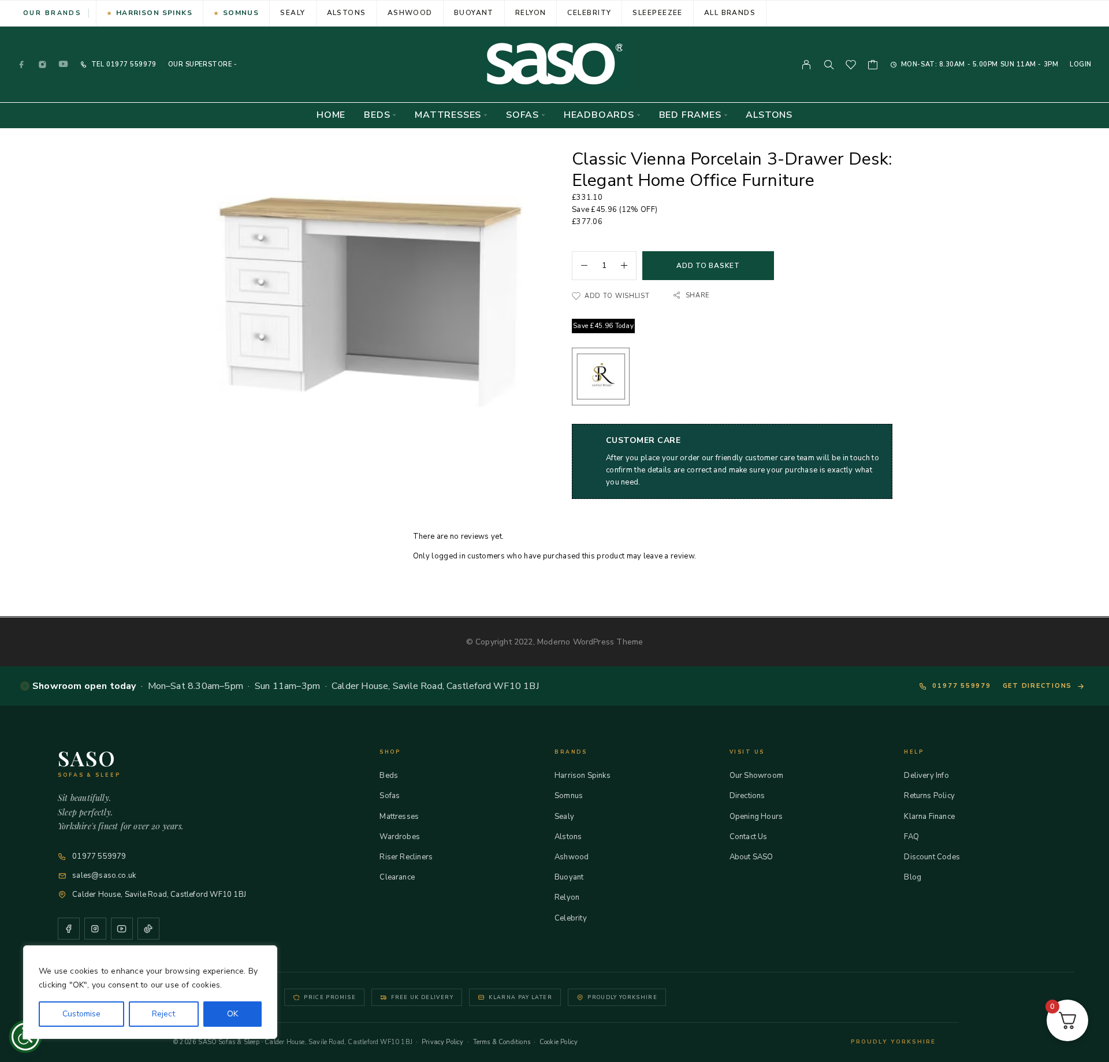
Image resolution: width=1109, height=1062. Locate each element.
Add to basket (707, 265)
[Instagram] (42, 64)
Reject (163, 1013)
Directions (747, 796)
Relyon (530, 12)
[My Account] (806, 64)
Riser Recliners (406, 857)
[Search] (829, 64)
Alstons (346, 12)
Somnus (241, 12)
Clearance (397, 877)
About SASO (751, 857)
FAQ (911, 837)
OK (232, 1013)
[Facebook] (22, 64)
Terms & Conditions (501, 1042)
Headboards (599, 115)
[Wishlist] (851, 66)
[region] (150, 992)
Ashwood (410, 12)
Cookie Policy (558, 1042)
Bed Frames (690, 115)
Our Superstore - (202, 64)
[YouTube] (63, 64)
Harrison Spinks (154, 12)
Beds (377, 115)
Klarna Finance (929, 816)
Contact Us (749, 837)
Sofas (522, 115)
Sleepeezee (657, 12)
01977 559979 (130, 64)
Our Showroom (756, 775)
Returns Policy (929, 796)
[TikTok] (148, 929)
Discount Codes (932, 857)
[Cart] (873, 66)
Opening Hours (756, 816)
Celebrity (589, 12)
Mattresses (448, 115)
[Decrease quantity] (579, 266)
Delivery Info (926, 775)
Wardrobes (399, 837)
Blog (912, 877)
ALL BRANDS (730, 12)
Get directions (1038, 685)
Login (1081, 64)
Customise (81, 1013)
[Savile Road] (601, 378)
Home (331, 115)
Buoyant (474, 12)
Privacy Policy (443, 1042)
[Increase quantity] (628, 266)
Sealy (292, 12)
